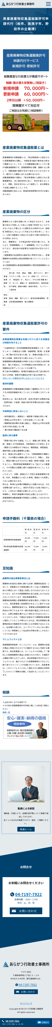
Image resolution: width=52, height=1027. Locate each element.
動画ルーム (26, 829)
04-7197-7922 (12, 1021)
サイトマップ (26, 1003)
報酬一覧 (6, 712)
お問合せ (45, 1022)
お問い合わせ (28, 911)
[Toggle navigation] (48, 3)
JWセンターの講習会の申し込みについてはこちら (23, 378)
